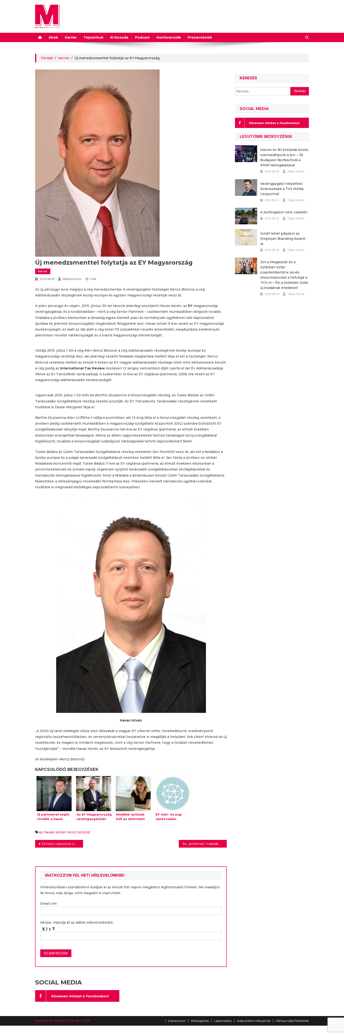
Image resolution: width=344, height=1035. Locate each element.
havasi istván (55, 832)
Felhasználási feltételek (292, 1021)
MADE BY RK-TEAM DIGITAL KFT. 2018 (62, 1021)
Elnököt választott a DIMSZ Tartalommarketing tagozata (62, 844)
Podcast (142, 37)
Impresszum (177, 1021)
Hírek (53, 37)
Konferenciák (169, 37)
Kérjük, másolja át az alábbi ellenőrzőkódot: (76, 922)
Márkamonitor (72, 279)
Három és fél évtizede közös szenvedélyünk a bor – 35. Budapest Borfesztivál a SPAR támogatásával (284, 157)
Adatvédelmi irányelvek (254, 1021)
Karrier (71, 37)
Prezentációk (200, 37)
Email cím (48, 903)
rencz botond (78, 832)
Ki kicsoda (119, 37)
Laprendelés (223, 1021)
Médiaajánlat (200, 1021)
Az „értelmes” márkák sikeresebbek (205, 844)
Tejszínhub (93, 37)
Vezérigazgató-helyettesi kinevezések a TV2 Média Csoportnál (282, 189)
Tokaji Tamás (295, 171)
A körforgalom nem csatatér (283, 212)
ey (41, 832)
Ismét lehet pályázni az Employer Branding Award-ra (283, 238)
